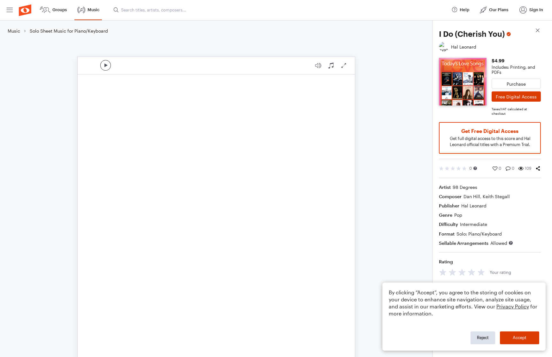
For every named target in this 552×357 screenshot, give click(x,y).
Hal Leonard (474, 205)
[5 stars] (481, 272)
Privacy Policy (512, 306)
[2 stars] (452, 272)
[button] (475, 168)
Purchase (516, 84)
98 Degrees (465, 187)
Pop (458, 215)
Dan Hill (472, 196)
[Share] (538, 168)
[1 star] (443, 272)
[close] (537, 31)
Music (14, 31)
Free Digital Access (516, 96)
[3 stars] (462, 272)
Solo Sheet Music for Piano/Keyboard (69, 31)
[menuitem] (9, 10)
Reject (483, 337)
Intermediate (473, 224)
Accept (519, 337)
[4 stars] (472, 272)
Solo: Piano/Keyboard (479, 234)
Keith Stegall (496, 196)
